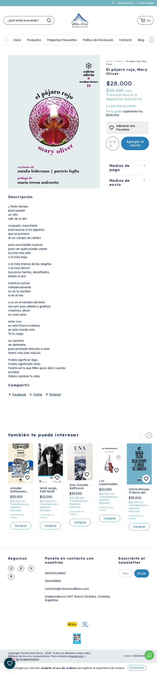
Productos (34, 40)
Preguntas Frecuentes (62, 40)
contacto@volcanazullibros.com (67, 589)
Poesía (119, 61)
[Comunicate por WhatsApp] (149, 655)
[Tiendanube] (136, 656)
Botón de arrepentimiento (23, 659)
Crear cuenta (146, 2)
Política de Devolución (98, 40)
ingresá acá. (76, 656)
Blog (141, 40)
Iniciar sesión (126, 2)
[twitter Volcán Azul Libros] (31, 568)
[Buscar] (49, 20)
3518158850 (53, 581)
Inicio (17, 40)
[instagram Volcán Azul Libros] (11, 568)
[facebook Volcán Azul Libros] (21, 568)
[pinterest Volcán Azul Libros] (11, 576)
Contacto (125, 40)
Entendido (137, 667)
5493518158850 (55, 573)
